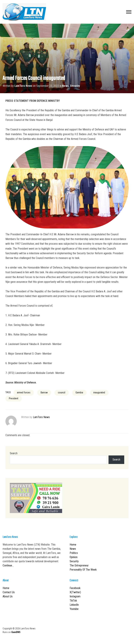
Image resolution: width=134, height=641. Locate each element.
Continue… (8, 565)
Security (75, 85)
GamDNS (15, 632)
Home (73, 544)
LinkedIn (74, 604)
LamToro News (23, 85)
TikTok (73, 600)
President (13, 398)
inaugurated (99, 392)
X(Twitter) (75, 592)
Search (13, 453)
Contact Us (9, 592)
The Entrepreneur (79, 565)
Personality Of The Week (83, 569)
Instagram (75, 596)
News (65, 85)
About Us (8, 596)
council (61, 392)
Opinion (73, 557)
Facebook (75, 588)
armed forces (23, 392)
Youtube (74, 609)
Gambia (79, 392)
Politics (74, 553)
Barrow (44, 392)
